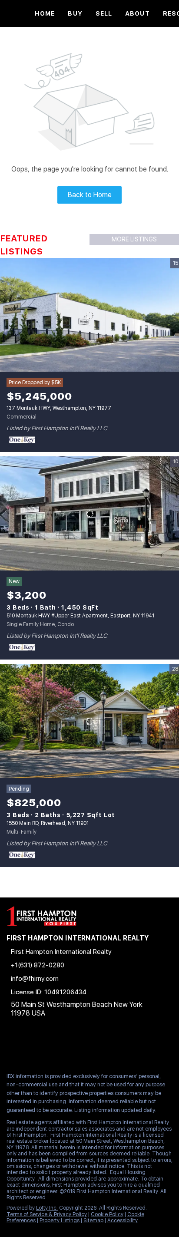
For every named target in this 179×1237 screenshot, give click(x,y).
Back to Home (90, 195)
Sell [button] (104, 13)
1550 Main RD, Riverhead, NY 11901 (48, 823)
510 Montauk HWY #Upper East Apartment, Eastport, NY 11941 (80, 616)
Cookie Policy (107, 1214)
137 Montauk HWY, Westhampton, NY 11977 (59, 408)
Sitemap (93, 1220)
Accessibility (122, 1220)
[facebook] (10, 1046)
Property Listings (60, 1220)
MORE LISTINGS (134, 239)
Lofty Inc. (47, 1208)
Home (45, 13)
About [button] (137, 13)
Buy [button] (75, 13)
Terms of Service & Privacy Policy (47, 1214)
